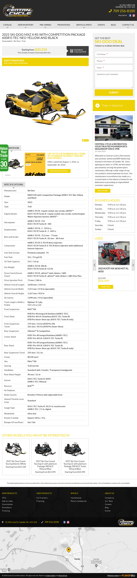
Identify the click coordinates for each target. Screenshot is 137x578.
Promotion (11, 148)
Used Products (44, 493)
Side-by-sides (7, 501)
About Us (109, 493)
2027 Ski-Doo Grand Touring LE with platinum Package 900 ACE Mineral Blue (45, 465)
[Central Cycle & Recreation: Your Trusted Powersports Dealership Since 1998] (114, 128)
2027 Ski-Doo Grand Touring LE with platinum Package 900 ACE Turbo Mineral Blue (75, 465)
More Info (106, 287)
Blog (107, 507)
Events (107, 511)
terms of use (63, 575)
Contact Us (109, 498)
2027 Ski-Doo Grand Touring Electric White (16, 462)
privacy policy (50, 575)
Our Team (109, 501)
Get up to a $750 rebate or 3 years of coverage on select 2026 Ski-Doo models (66, 156)
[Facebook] (130, 15)
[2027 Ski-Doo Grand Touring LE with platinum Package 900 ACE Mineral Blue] (45, 449)
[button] (94, 265)
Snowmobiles (7, 504)
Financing (6, 511)
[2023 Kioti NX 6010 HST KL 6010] (114, 253)
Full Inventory (42, 498)
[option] (114, 265)
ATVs (4, 498)
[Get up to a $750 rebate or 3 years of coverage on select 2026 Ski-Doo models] (24, 164)
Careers (108, 504)
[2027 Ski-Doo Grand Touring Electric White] (16, 449)
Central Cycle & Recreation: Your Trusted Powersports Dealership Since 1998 (111, 146)
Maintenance (76, 498)
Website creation (113, 575)
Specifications (13, 184)
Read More (103, 191)
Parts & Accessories (78, 501)
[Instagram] (134, 15)
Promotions (7, 507)
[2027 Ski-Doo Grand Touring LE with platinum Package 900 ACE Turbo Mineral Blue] (75, 449)
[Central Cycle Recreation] (18, 10)
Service (74, 493)
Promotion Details (59, 171)
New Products (9, 493)
